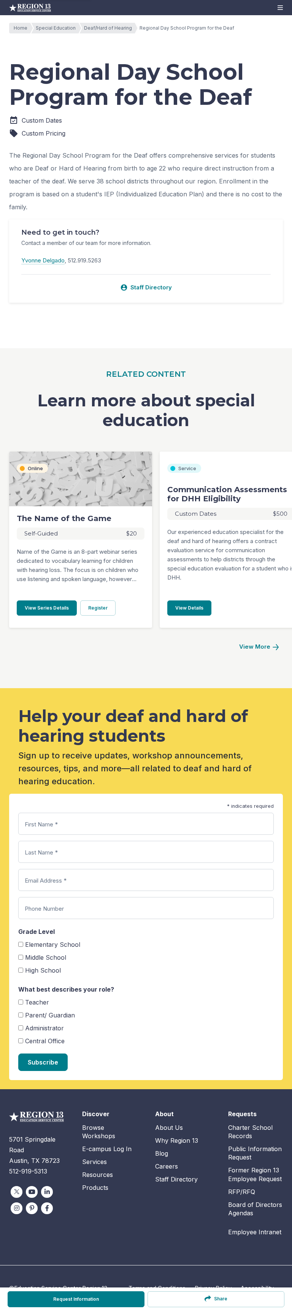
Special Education (56, 28)
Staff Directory (145, 287)
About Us (169, 1127)
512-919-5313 (28, 1171)
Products (95, 1187)
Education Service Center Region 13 (30, 7)
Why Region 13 (176, 1140)
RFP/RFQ (241, 1192)
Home (20, 28)
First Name (41, 824)
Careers (166, 1166)
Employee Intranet (254, 1232)
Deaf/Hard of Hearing (108, 28)
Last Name (41, 852)
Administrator (44, 1028)
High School (43, 970)
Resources (97, 1174)
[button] (280, 7)
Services (94, 1162)
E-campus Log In (107, 1149)
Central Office (45, 1041)
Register (102, 608)
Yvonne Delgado (43, 260)
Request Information (76, 1299)
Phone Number (44, 908)
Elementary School (52, 944)
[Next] (259, 647)
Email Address (46, 880)
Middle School (45, 957)
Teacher (37, 1002)
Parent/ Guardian (50, 1015)
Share (220, 1299)
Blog (161, 1153)
